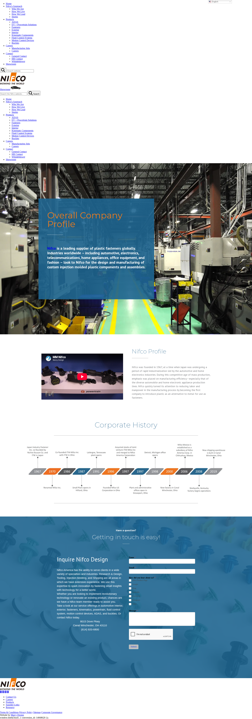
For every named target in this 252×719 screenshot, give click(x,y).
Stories (15, 16)
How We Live (18, 11)
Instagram (136, 600)
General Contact (19, 56)
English (214, 2)
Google (135, 584)
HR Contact (17, 59)
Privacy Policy (26, 712)
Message (133, 611)
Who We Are (18, 9)
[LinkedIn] (5, 692)
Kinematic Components (22, 35)
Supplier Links (12, 705)
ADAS (15, 22)
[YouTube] (8, 692)
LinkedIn (136, 592)
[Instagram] (3, 692)
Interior (15, 32)
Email (132, 568)
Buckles (15, 43)
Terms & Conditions (9, 712)
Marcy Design (17, 715)
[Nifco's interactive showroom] (16, 89)
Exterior (15, 30)
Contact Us (11, 697)
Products (10, 19)
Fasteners (16, 27)
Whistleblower (18, 61)
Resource (10, 707)
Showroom (11, 64)
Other (134, 604)
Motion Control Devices (23, 40)
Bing (134, 588)
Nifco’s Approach (14, 6)
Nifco (51, 248)
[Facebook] (1, 692)
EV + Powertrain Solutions (24, 24)
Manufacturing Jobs (21, 48)
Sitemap (37, 712)
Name (132, 557)
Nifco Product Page (139, 580)
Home (9, 3)
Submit (134, 647)
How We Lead (18, 14)
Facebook (136, 596)
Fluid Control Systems (22, 37)
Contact (9, 53)
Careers (9, 45)
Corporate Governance (51, 712)
